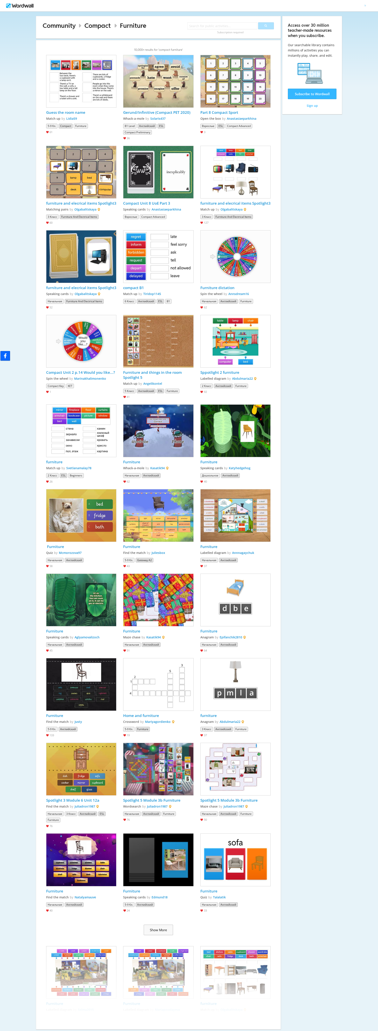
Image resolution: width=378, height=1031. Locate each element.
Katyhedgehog (239, 468)
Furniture (133, 25)
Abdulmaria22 (242, 378)
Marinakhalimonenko (90, 378)
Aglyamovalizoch (87, 637)
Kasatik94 (157, 468)
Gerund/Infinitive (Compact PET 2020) (156, 112)
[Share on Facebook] (5, 356)
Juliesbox (158, 553)
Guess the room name (65, 112)
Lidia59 (71, 118)
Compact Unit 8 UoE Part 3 (146, 203)
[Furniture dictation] (235, 256)
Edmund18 (160, 897)
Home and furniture (141, 715)
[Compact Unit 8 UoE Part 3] (158, 172)
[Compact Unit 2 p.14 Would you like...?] (81, 341)
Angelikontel (152, 383)
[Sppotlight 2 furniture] (235, 341)
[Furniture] (158, 430)
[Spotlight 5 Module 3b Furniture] (158, 769)
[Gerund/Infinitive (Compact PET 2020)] (158, 81)
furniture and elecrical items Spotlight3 (81, 203)
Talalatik (219, 897)
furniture (54, 461)
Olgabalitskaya (85, 209)
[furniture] (81, 430)
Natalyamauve (85, 897)
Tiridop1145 (152, 294)
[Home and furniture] (158, 684)
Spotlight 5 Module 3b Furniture (151, 800)
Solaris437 (158, 118)
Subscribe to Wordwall (312, 94)
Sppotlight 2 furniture (219, 372)
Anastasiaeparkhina (241, 118)
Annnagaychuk (243, 553)
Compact (97, 25)
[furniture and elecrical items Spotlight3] (81, 172)
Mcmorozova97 (70, 553)
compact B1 (133, 287)
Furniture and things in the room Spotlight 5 (153, 375)
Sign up (312, 106)
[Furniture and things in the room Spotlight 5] (158, 341)
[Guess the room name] (81, 81)
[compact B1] (158, 256)
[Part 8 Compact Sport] (235, 81)
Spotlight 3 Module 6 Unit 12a (72, 800)
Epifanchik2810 (231, 637)
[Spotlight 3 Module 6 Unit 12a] (81, 769)
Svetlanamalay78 (78, 468)
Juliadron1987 (85, 806)
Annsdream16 (238, 294)
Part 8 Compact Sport (219, 112)
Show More (158, 930)
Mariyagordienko (158, 722)
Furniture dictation (217, 287)
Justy (78, 722)
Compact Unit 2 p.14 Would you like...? (80, 372)
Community (59, 25)
